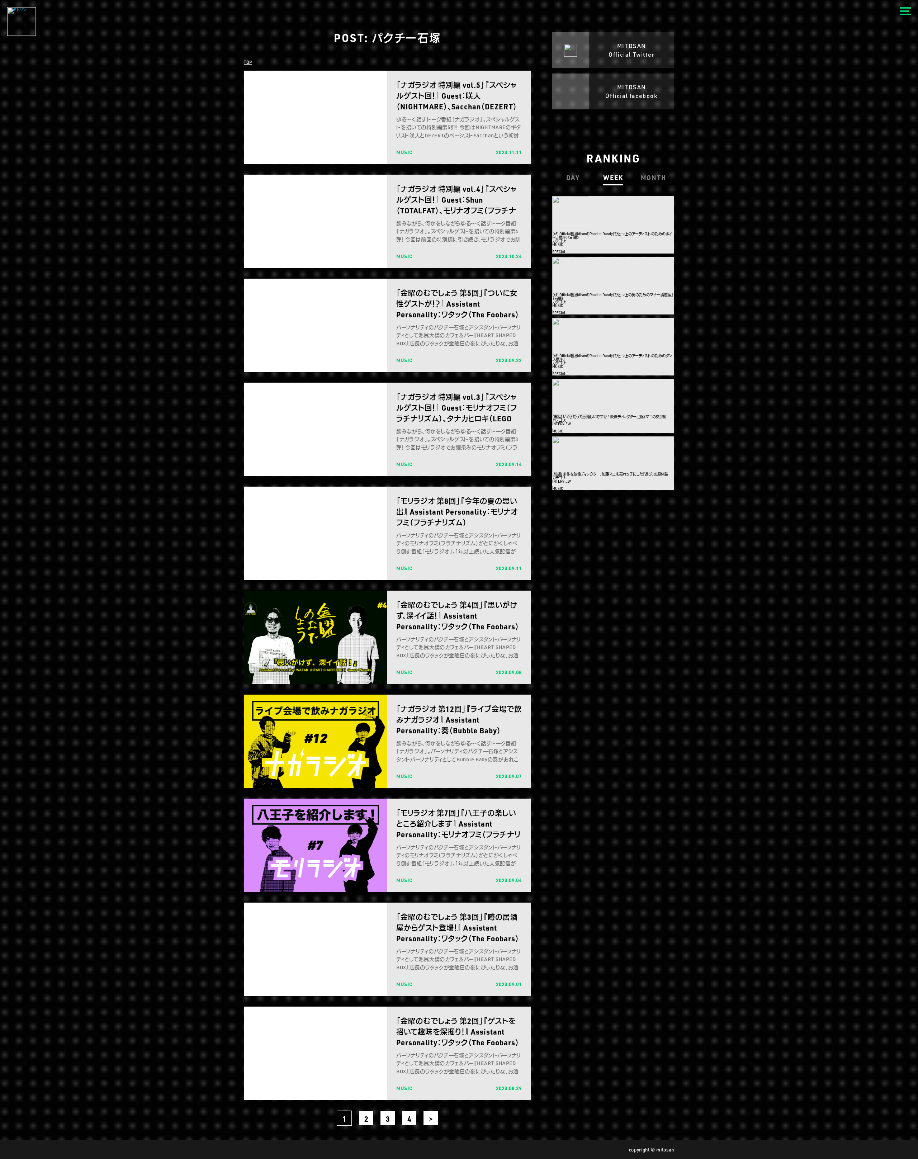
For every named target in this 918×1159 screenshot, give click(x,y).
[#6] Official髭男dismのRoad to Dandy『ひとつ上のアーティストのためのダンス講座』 (612, 357)
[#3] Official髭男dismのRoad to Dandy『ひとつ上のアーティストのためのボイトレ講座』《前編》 (612, 235)
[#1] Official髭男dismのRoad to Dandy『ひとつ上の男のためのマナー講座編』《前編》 (612, 296)
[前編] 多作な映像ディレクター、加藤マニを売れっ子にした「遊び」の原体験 (610, 474)
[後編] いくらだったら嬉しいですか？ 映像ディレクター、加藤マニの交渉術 (609, 416)
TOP (248, 62)
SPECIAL (559, 252)
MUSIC (557, 244)
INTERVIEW (561, 424)
